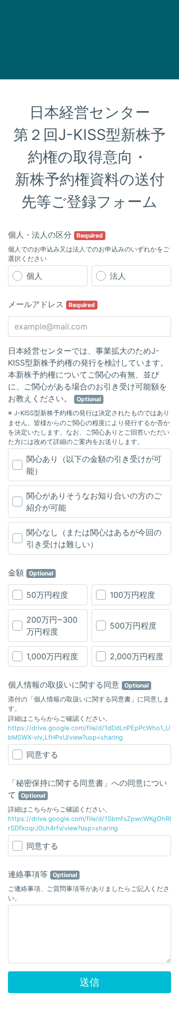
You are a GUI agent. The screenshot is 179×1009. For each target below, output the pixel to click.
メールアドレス (51, 304)
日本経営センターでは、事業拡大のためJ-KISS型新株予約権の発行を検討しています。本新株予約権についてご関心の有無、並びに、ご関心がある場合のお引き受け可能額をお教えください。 (88, 374)
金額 (30, 572)
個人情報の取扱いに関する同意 (78, 685)
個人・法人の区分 (55, 235)
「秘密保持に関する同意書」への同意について (87, 789)
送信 (89, 982)
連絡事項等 (42, 874)
